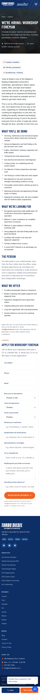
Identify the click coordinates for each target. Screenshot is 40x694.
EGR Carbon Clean (8, 577)
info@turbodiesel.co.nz (10, 329)
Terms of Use (6, 643)
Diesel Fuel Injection (9, 565)
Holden (4, 624)
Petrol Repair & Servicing (10, 581)
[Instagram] (9, 545)
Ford (3, 600)
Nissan (4, 616)
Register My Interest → (19, 495)
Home (3, 17)
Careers (4, 639)
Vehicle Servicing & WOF (10, 561)
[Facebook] (4, 545)
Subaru (4, 620)
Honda (4, 612)
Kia (3, 608)
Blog (3, 635)
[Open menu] (36, 4)
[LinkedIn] (15, 545)
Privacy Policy (6, 647)
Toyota (4, 596)
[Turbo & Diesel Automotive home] (8, 4)
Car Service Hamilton (9, 557)
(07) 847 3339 (9, 665)
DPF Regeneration (8, 573)
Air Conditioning (7, 584)
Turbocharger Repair (9, 569)
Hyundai (4, 604)
